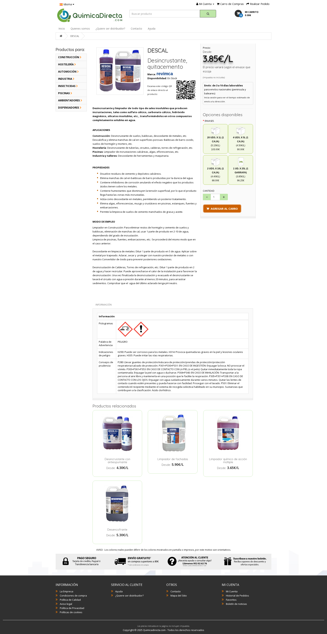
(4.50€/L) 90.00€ (240, 143)
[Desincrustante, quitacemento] (120, 71)
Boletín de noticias (236, 604)
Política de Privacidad (72, 608)
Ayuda (151, 28)
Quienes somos (80, 28)
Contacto (136, 28)
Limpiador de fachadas (172, 459)
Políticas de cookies (71, 612)
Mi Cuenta (231, 591)
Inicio (61, 28)
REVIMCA (164, 73)
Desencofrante (117, 529)
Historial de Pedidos (237, 595)
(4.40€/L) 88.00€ (215, 174)
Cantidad (208, 190)
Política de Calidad (70, 599)
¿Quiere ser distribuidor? (110, 28)
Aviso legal (66, 604)
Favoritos (231, 599)
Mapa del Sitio (179, 595)
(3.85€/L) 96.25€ (240, 174)
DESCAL (74, 36)
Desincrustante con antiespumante (117, 460)
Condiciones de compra (73, 595)
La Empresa (66, 591)
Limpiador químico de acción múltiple (228, 460)
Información (104, 304)
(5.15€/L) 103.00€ (215, 143)
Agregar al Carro (223, 208)
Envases (209, 121)
